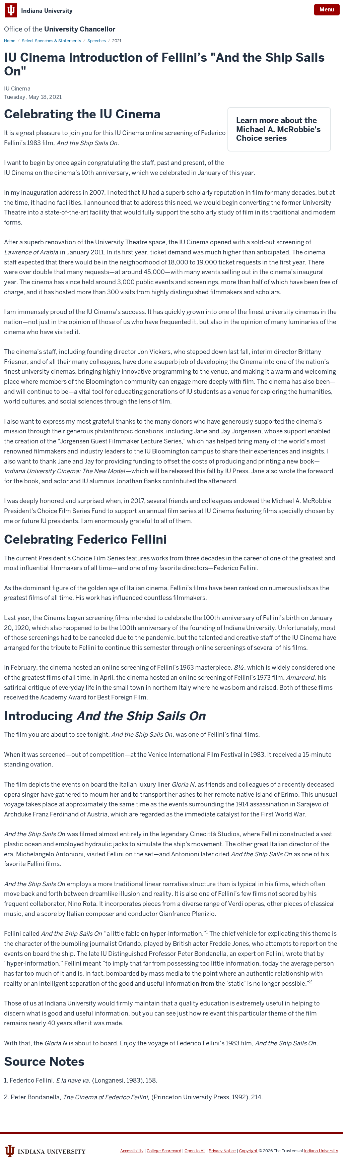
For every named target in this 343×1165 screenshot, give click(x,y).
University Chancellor (59, 29)
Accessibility (131, 1151)
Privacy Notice (222, 1151)
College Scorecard (164, 1151)
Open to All (195, 1151)
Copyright (248, 1151)
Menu (327, 9)
